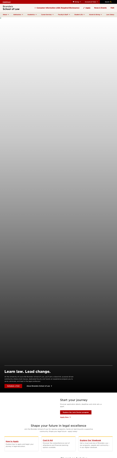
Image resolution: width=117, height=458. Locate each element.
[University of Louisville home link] (7, 2)
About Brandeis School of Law (38, 386)
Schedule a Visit (13, 386)
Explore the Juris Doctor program (76, 412)
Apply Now (64, 417)
